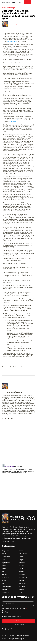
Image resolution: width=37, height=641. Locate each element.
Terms (17, 624)
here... (10, 415)
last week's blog (12, 41)
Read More (5, 541)
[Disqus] (18, 440)
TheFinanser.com (10, 399)
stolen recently (13, 121)
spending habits (16, 120)
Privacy (22, 624)
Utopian (21, 639)
